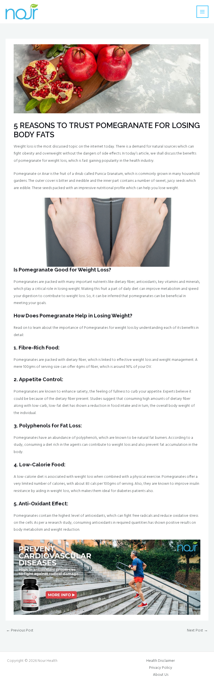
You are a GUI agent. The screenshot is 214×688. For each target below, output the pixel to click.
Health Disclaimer (160, 661)
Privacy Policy (160, 668)
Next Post (197, 630)
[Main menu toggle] (202, 12)
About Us (160, 675)
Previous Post (19, 630)
